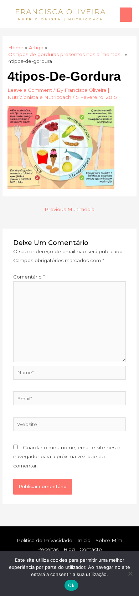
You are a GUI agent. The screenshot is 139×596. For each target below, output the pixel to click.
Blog (69, 549)
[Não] (130, 573)
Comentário (29, 277)
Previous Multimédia (69, 209)
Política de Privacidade (44, 540)
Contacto (90, 549)
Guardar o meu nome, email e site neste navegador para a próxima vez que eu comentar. (66, 457)
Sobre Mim (109, 540)
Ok (71, 585)
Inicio (84, 540)
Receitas (47, 549)
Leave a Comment (29, 90)
